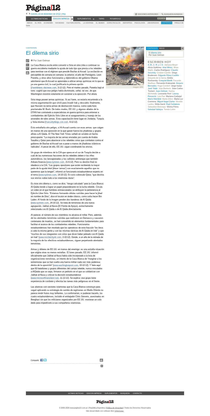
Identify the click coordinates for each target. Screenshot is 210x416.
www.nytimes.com (55, 162)
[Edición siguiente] (29, 14)
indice (161, 48)
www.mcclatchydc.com (50, 237)
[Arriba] (102, 366)
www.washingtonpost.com (66, 265)
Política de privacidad (114, 408)
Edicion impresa (94, 393)
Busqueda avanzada (172, 14)
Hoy (64, 14)
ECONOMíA (48, 23)
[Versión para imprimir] (27, 73)
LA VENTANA (88, 23)
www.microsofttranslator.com (45, 278)
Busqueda (125, 393)
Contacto (137, 393)
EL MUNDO (100, 23)
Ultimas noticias (76, 393)
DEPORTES (127, 23)
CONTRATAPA (166, 23)
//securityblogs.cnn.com (56, 122)
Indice (29, 23)
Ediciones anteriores (147, 14)
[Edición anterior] (26, 14)
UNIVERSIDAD (153, 23)
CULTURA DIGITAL (73, 23)
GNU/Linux (119, 411)
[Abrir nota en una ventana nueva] (27, 61)
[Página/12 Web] (43, 11)
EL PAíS (38, 23)
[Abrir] (72, 19)
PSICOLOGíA (140, 23)
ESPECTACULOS (113, 23)
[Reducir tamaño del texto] (27, 69)
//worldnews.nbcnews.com (44, 87)
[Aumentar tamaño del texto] (27, 66)
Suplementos (111, 393)
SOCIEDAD (59, 23)
